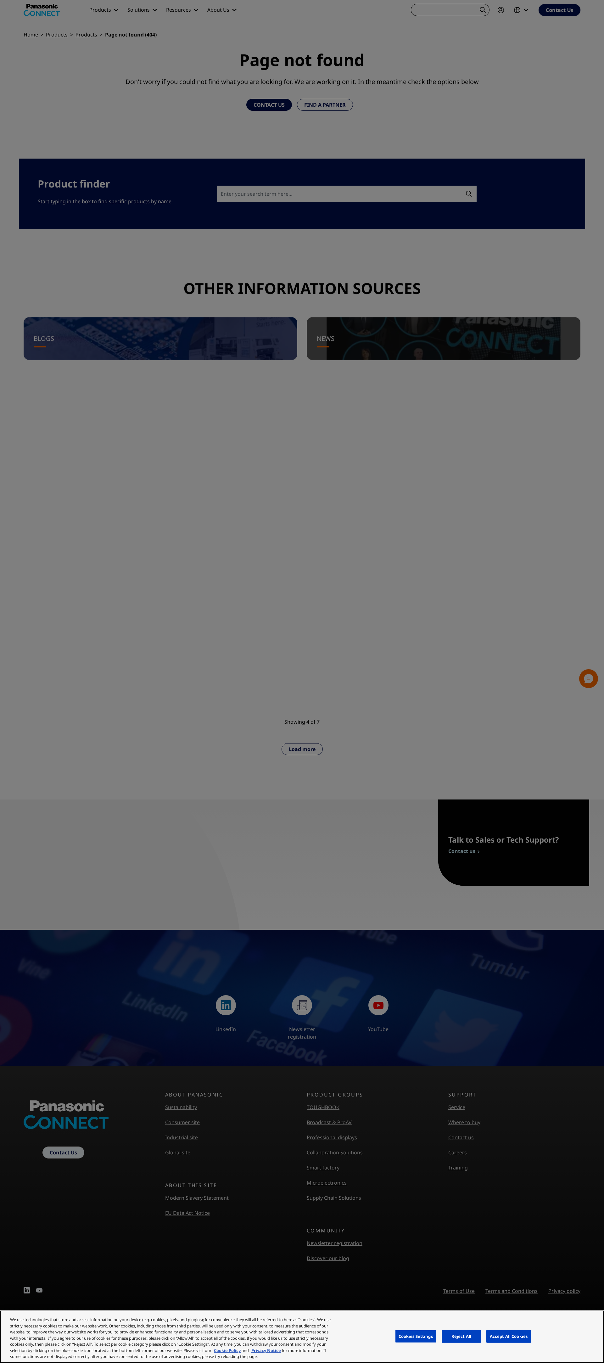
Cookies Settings (416, 1336)
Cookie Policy (227, 1350)
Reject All (461, 1336)
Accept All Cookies (509, 1336)
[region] (302, 1336)
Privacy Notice (266, 1350)
